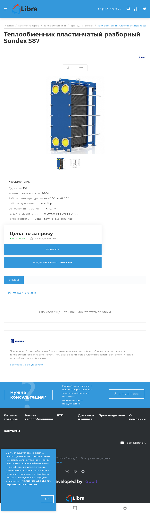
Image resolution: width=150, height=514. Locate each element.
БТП (60, 415)
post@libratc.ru (136, 442)
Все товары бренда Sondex (26, 364)
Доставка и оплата (86, 417)
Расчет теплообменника (39, 417)
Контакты (12, 431)
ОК (47, 499)
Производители (112, 415)
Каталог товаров (11, 417)
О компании (137, 417)
